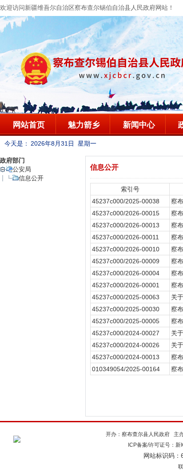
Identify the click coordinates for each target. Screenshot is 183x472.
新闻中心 (139, 124)
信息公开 (31, 178)
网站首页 (29, 124)
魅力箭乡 (84, 124)
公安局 (21, 169)
